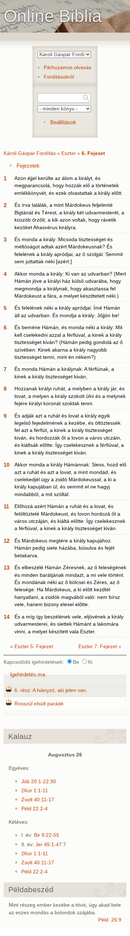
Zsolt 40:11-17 (37, 799)
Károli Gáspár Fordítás (30, 153)
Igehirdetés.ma (27, 674)
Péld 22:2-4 (34, 808)
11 (6, 506)
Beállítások (63, 122)
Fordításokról (59, 77)
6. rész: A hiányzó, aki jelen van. (50, 690)
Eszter (68, 153)
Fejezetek (28, 166)
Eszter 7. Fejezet (97, 646)
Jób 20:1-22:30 (38, 781)
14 (6, 617)
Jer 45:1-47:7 (50, 844)
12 (6, 541)
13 (6, 567)
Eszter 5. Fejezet (33, 646)
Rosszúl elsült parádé (39, 703)
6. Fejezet (93, 153)
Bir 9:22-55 (46, 835)
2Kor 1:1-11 (34, 790)
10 (6, 465)
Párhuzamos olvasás (67, 67)
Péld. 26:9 (109, 920)
